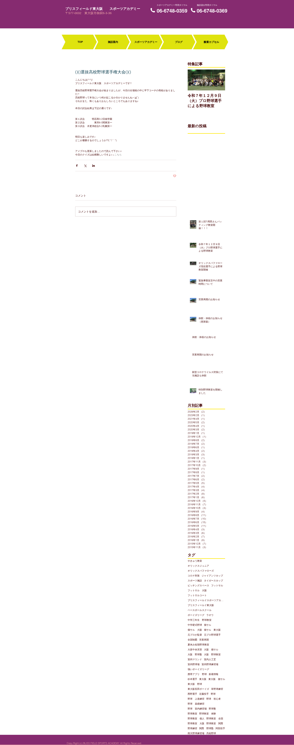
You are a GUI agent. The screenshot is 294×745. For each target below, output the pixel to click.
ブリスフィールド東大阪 (201, 605)
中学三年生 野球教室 (199, 620)
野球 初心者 (213, 698)
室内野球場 (194, 664)
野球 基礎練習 (196, 703)
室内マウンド (195, 659)
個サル (207, 625)
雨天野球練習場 (196, 733)
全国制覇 (192, 639)
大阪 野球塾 (195, 654)
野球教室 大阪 (196, 723)
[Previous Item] (193, 80)
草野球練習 (217, 689)
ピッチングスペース (198, 585)
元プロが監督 (195, 634)
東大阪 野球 (195, 684)
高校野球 (211, 733)
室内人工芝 (210, 659)
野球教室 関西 (214, 723)
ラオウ (210, 615)
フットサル (217, 585)
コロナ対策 (194, 575)
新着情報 (213, 674)
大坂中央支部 (195, 649)
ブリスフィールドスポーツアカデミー (206, 600)
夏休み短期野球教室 (198, 644)
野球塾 (212, 708)
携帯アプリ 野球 (197, 674)
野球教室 (192, 713)
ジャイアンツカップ (212, 575)
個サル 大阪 (195, 629)
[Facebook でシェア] (76, 165)
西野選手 (192, 694)
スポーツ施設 (195, 580)
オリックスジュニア (198, 565)
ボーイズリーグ (196, 615)
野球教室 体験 (207, 713)
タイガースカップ (213, 580)
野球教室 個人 (196, 718)
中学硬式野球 (195, 625)
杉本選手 (192, 679)
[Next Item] (219, 80)
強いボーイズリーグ (198, 669)
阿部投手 (220, 728)
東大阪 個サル (216, 679)
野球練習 (192, 728)
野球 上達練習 (196, 698)
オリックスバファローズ (201, 570)
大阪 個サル (211, 649)
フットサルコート (197, 595)
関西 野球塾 (206, 728)
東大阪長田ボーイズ (198, 689)
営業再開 (204, 639)
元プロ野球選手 (212, 634)
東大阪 (202, 679)
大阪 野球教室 (212, 654)
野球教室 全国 (214, 718)
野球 (213, 694)
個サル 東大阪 (212, 629)
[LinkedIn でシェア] (93, 165)
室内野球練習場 (210, 664)
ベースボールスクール (199, 610)
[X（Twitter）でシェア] (85, 165)
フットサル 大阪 (197, 590)
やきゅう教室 (195, 560)
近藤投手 (204, 694)
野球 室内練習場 (197, 708)
